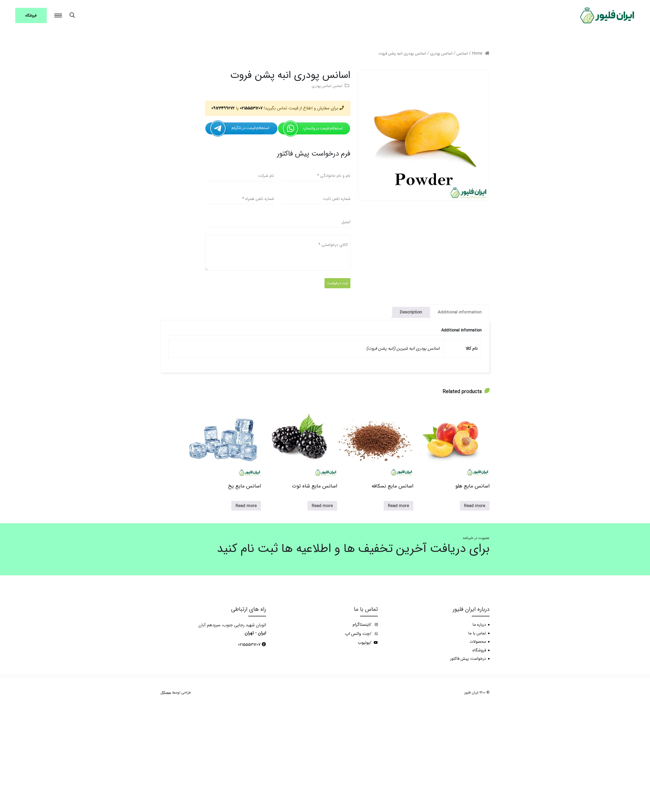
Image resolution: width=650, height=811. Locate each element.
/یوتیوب (365, 642)
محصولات (478, 642)
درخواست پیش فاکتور (468, 659)
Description (411, 312)
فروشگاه (31, 15)
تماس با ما (477, 633)
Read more (474, 505)
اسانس (462, 53)
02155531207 (251, 108)
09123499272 (223, 108)
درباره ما (479, 625)
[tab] (460, 312)
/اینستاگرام (363, 624)
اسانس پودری (441, 53)
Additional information (460, 312)
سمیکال (165, 692)
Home (477, 53)
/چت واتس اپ (359, 634)
